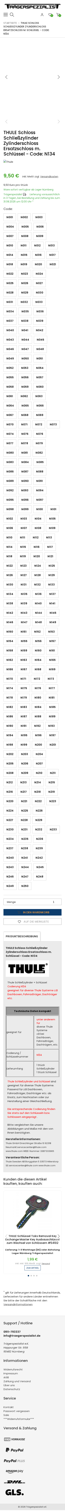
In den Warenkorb (35, 912)
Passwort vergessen (16, 1411)
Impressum (10, 1373)
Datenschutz (11, 1389)
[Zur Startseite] (33, 10)
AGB (6, 1377)
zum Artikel (32, 1267)
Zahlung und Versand (17, 1381)
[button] (59, 77)
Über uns (9, 1385)
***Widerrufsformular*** (18, 1419)
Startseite (10, 23)
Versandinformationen (18, 1304)
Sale (6, 1415)
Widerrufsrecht (13, 1369)
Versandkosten (49, 176)
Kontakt (8, 1407)
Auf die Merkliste (36, 922)
